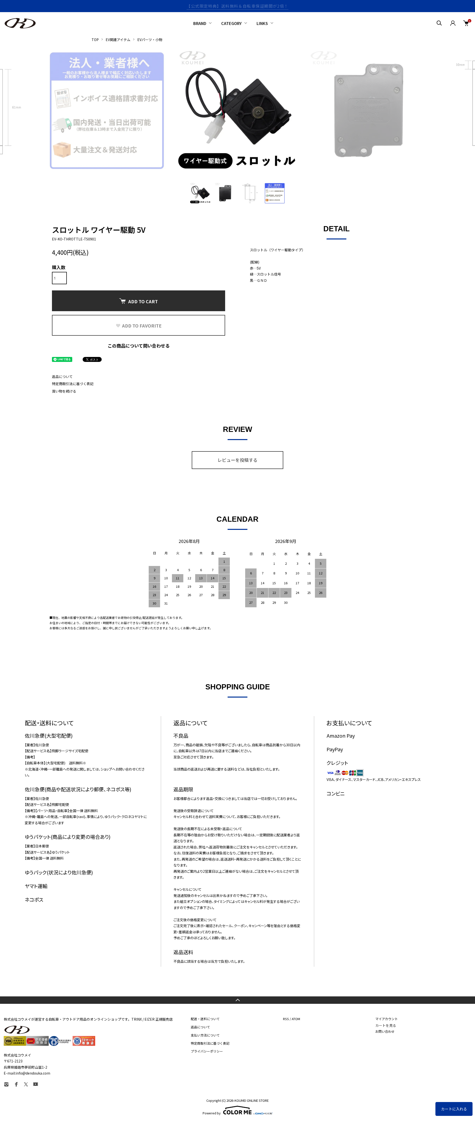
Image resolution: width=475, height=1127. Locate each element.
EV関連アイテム (118, 39)
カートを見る (385, 1025)
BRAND (199, 23)
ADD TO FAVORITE (142, 325)
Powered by (212, 1113)
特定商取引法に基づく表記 (73, 383)
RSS (286, 1018)
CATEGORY (231, 23)
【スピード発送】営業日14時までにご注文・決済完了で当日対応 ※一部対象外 (237, 6)
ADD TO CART (143, 301)
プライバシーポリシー (207, 1051)
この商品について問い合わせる (139, 345)
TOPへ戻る (237, 1000)
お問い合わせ (385, 1031)
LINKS (262, 23)
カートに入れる (454, 1108)
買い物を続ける (64, 391)
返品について (62, 376)
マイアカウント (386, 1018)
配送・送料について (205, 1018)
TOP (95, 39)
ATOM (296, 1018)
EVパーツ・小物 (149, 39)
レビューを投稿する (237, 460)
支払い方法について (205, 1035)
